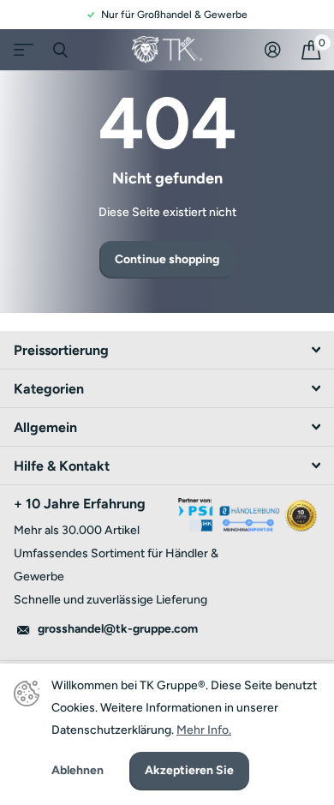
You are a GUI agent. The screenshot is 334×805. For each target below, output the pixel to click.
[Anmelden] (273, 49)
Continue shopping (167, 259)
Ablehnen (77, 771)
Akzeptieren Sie (189, 770)
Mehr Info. (203, 730)
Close (60, 49)
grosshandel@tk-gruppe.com (118, 629)
